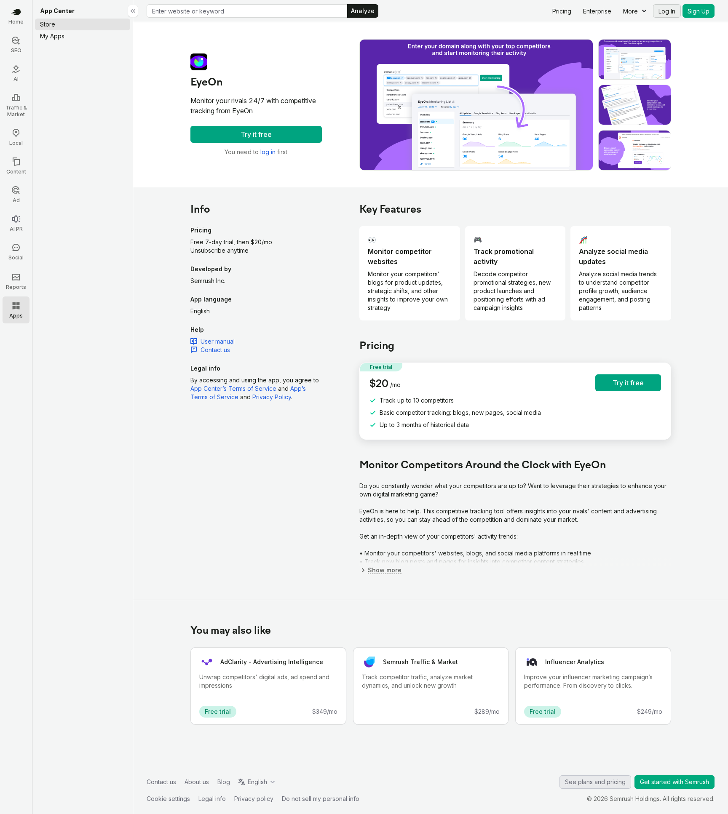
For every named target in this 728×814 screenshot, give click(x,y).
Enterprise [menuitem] (597, 11)
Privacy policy (253, 798)
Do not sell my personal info (320, 798)
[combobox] (247, 11)
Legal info (212, 798)
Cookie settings (168, 798)
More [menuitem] (630, 11)
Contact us (161, 781)
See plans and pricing (595, 781)
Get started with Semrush (674, 781)
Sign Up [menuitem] (698, 11)
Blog (223, 781)
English (257, 781)
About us (197, 781)
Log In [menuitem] (666, 11)
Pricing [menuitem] (561, 11)
